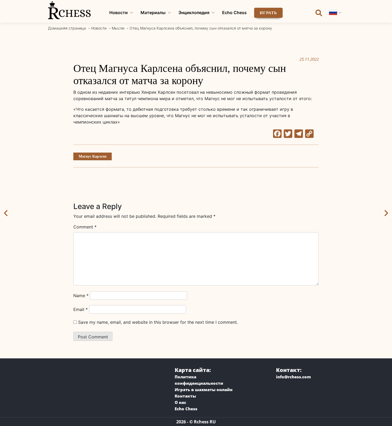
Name (81, 295)
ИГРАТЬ (268, 13)
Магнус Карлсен (92, 156)
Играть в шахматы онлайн (204, 389)
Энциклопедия (193, 12)
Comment (85, 227)
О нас (180, 402)
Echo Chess (234, 12)
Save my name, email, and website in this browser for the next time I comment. (158, 322)
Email (80, 309)
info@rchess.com (293, 376)
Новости (118, 12)
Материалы (153, 12)
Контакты (185, 396)
